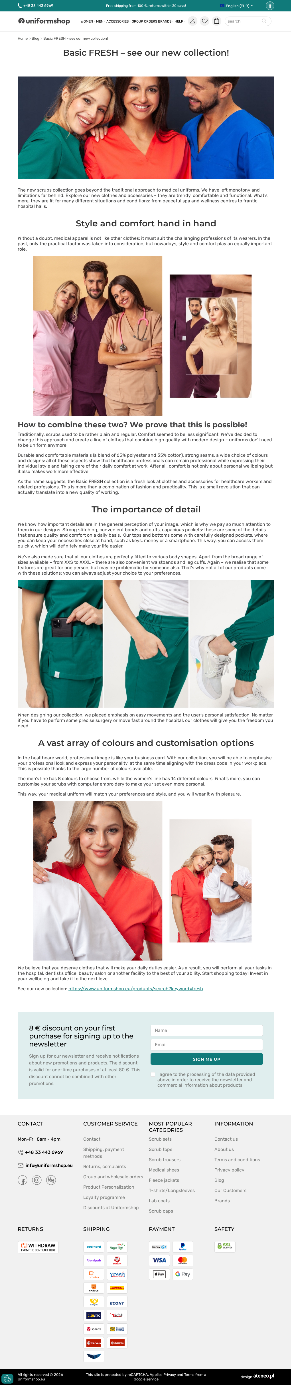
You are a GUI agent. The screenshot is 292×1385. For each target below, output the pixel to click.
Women (87, 21)
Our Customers (230, 1190)
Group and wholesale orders (113, 1176)
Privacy (169, 1374)
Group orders (144, 21)
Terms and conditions (237, 1159)
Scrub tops (160, 1149)
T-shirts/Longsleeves (172, 1190)
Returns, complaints (104, 1166)
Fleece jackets (164, 1180)
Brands (164, 21)
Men (99, 21)
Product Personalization (108, 1187)
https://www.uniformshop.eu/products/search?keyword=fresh (135, 988)
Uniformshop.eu (31, 1379)
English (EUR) (237, 6)
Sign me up (206, 1059)
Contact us (226, 1139)
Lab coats (159, 1200)
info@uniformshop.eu (49, 1165)
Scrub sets (160, 1139)
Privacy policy (229, 1170)
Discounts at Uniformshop (111, 1207)
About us (224, 1149)
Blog (35, 38)
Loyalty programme (104, 1197)
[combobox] (248, 21)
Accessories (117, 21)
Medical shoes (164, 1170)
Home (23, 38)
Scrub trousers (165, 1159)
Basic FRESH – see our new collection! (75, 38)
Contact (91, 1139)
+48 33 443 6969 (38, 5)
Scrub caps (161, 1211)
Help (179, 21)
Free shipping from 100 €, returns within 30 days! (146, 6)
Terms (189, 1374)
